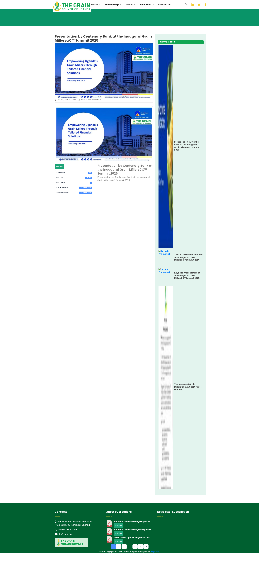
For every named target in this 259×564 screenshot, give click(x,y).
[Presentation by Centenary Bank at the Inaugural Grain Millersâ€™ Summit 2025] (104, 96)
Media (129, 4)
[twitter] (196, 5)
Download (59, 166)
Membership (112, 4)
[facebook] (203, 5)
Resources (145, 4)
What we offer (90, 4)
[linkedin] (189, 5)
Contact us (164, 4)
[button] (186, 4)
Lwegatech (154, 552)
